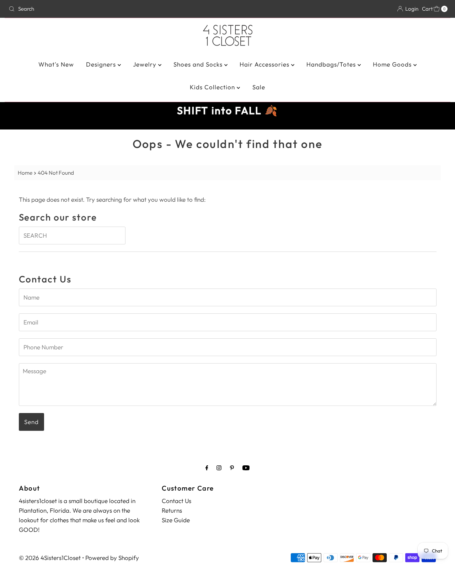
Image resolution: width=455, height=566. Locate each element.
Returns (172, 510)
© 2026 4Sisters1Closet (50, 557)
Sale (258, 87)
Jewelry (145, 64)
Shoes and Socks (198, 64)
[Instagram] (218, 467)
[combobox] (78, 9)
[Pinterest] (232, 467)
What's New (56, 64)
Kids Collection (213, 87)
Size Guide (176, 520)
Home (25, 172)
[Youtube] (246, 467)
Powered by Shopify (112, 557)
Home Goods (393, 64)
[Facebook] (206, 467)
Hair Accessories (265, 64)
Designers (102, 64)
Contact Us (176, 500)
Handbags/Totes (332, 64)
